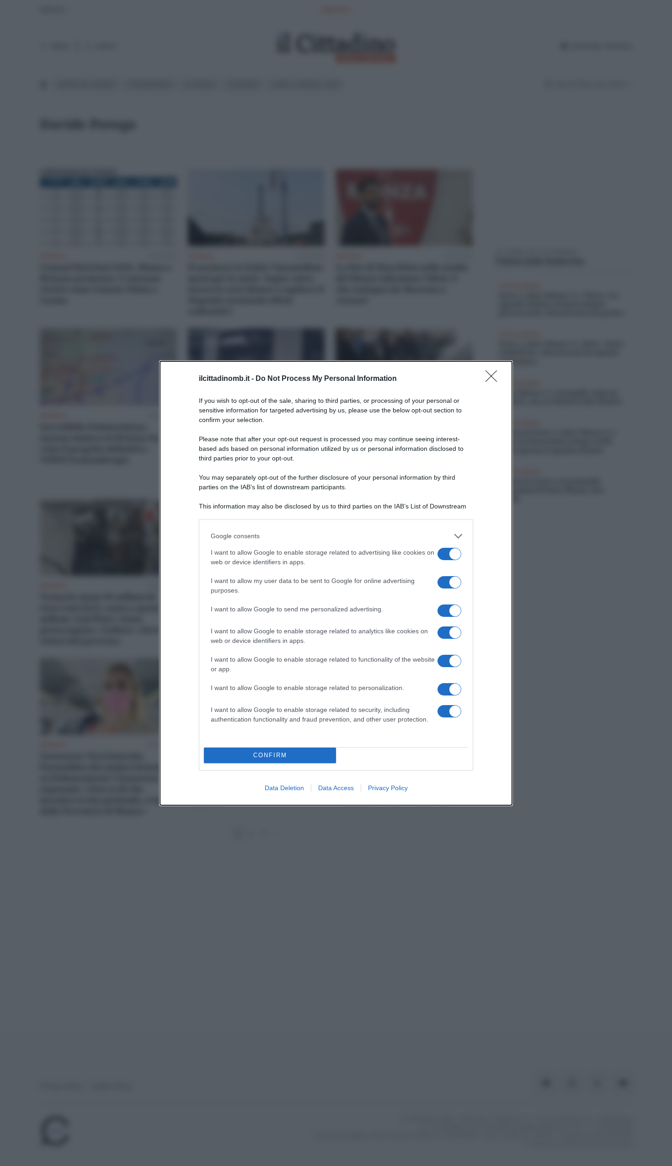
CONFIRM (270, 755)
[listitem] (336, 536)
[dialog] (336, 583)
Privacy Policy (388, 788)
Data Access (336, 788)
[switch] (449, 554)
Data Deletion (284, 788)
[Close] (494, 379)
